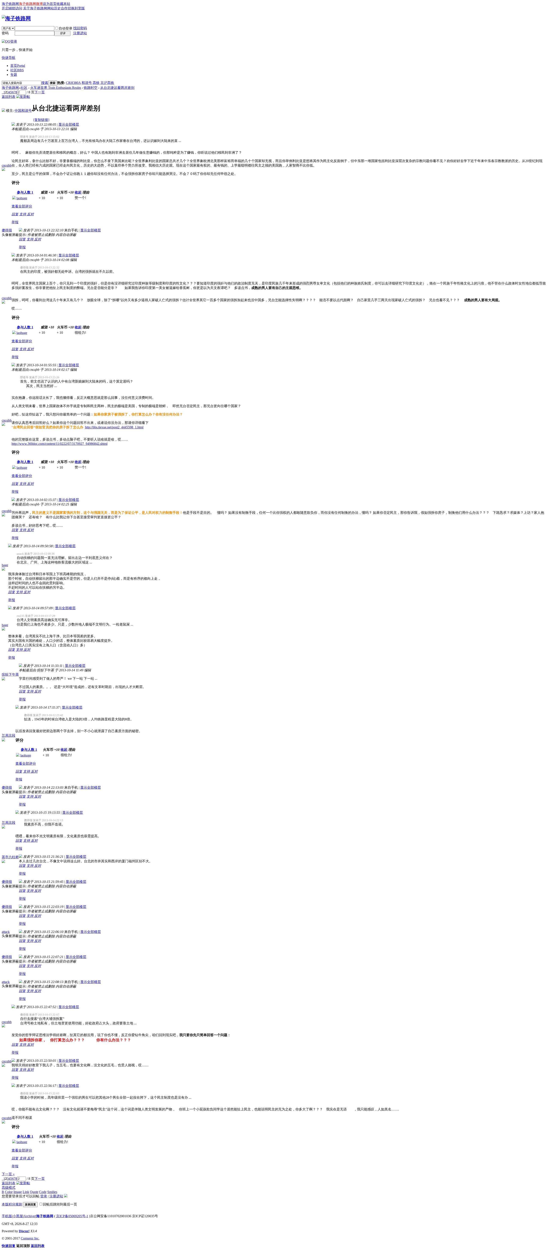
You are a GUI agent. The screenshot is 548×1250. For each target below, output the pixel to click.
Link (26, 1192)
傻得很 (7, 230)
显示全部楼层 (68, 124)
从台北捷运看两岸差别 (117, 87)
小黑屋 (18, 1216)
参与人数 (25, 192)
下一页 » (8, 1174)
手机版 (7, 1216)
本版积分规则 (12, 1204)
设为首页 (50, 4)
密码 (5, 33)
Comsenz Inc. (30, 1238)
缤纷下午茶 (10, 674)
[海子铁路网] (16, 18)
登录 (43, 1196)
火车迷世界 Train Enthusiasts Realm (55, 87)
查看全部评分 (22, 206)
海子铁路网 (10, 4)
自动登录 (65, 28)
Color (9, 1192)
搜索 (44, 83)
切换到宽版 (76, 8)
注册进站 (80, 33)
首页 (17, 65)
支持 (23, 214)
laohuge (21, 198)
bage (5, 565)
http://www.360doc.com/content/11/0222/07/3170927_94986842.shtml (59, 443)
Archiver (30, 1216)
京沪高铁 (107, 83)
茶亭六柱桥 (10, 857)
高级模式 (8, 1187)
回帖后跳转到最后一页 (60, 1204)
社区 (17, 70)
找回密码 (80, 28)
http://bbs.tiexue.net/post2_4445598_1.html (114, 427)
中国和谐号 (23, 110)
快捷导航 (8, 58)
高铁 (96, 83)
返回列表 (8, 96)
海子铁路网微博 (31, 4)
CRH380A (73, 83)
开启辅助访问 (12, 8)
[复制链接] (41, 120)
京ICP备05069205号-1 (72, 1216)
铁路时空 (90, 87)
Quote (34, 1192)
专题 (13, 74)
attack (6, 932)
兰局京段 (8, 735)
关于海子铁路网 (35, 8)
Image (17, 1192)
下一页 (39, 92)
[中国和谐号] (3, 110)
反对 (30, 214)
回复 (15, 214)
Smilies (52, 1192)
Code (42, 1192)
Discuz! (24, 1231)
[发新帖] (23, 96)
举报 (15, 222)
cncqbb (7, 165)
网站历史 (54, 8)
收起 (78, 192)
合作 (64, 8)
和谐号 (87, 83)
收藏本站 (63, 4)
